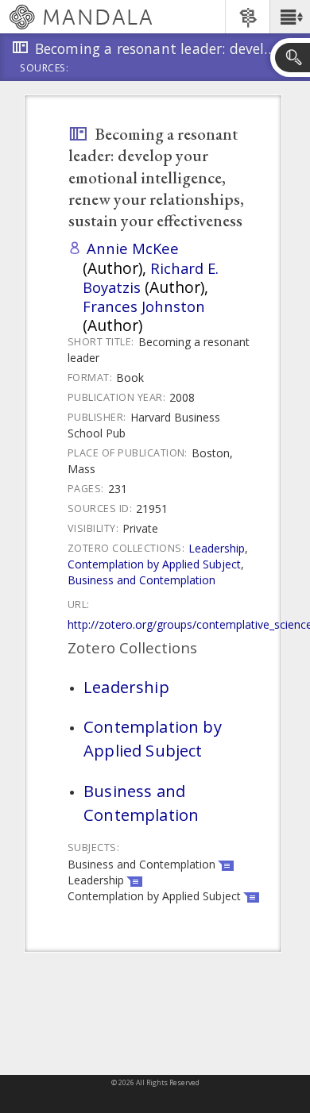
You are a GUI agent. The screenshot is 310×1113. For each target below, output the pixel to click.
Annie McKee (133, 248)
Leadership (216, 548)
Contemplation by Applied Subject (154, 564)
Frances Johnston (144, 306)
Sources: (44, 69)
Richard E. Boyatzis (151, 277)
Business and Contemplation (141, 579)
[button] (289, 16)
